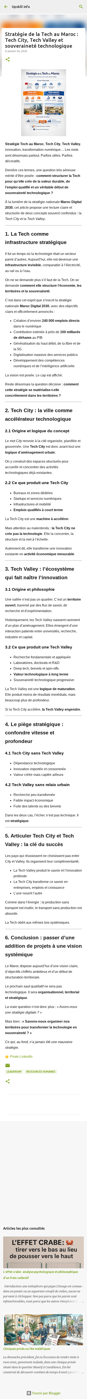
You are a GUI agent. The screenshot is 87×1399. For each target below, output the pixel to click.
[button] (7, 60)
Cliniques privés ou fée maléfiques (26, 1348)
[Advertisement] (43, 1170)
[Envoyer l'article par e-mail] (7, 1067)
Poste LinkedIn (21, 1056)
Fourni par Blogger (46, 1393)
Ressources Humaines (40, 1071)
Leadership (14, 1071)
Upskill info (21, 7)
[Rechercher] (81, 7)
